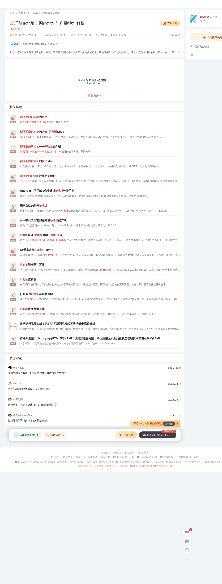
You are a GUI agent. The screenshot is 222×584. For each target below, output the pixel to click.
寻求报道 (93, 457)
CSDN (117, 452)
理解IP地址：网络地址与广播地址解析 (49, 23)
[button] (176, 52)
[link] (12, 13)
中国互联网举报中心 (193, 461)
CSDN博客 (143, 452)
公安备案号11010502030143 (32, 461)
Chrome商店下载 (213, 461)
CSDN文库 (129, 452)
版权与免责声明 (85, 466)
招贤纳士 (68, 457)
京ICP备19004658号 (58, 461)
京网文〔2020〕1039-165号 (83, 461)
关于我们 (55, 457)
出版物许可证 (111, 466)
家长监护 (159, 461)
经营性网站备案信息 (108, 461)
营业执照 (124, 466)
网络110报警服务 (174, 461)
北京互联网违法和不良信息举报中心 (136, 461)
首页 (12, 13)
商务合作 (80, 457)
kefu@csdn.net (148, 457)
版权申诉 (99, 466)
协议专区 (105, 457)
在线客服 (168, 457)
